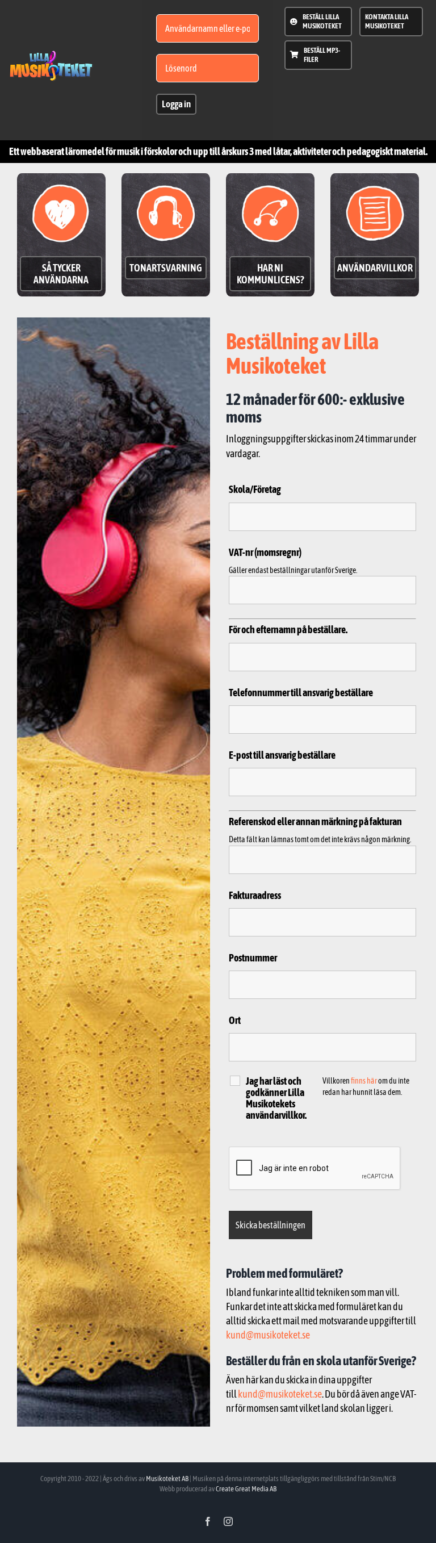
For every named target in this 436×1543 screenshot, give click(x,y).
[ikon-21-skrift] (51, 55)
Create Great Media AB (246, 1489)
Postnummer (253, 958)
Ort (235, 1020)
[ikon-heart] (61, 181)
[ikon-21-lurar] (166, 181)
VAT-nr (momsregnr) (265, 552)
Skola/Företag (255, 489)
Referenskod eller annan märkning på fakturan (315, 821)
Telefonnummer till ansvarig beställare (301, 693)
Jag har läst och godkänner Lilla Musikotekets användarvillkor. (276, 1098)
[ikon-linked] (270, 181)
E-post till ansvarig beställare (282, 755)
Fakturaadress (255, 895)
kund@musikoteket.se (268, 1335)
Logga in (176, 104)
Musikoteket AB (167, 1478)
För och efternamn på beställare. (288, 629)
